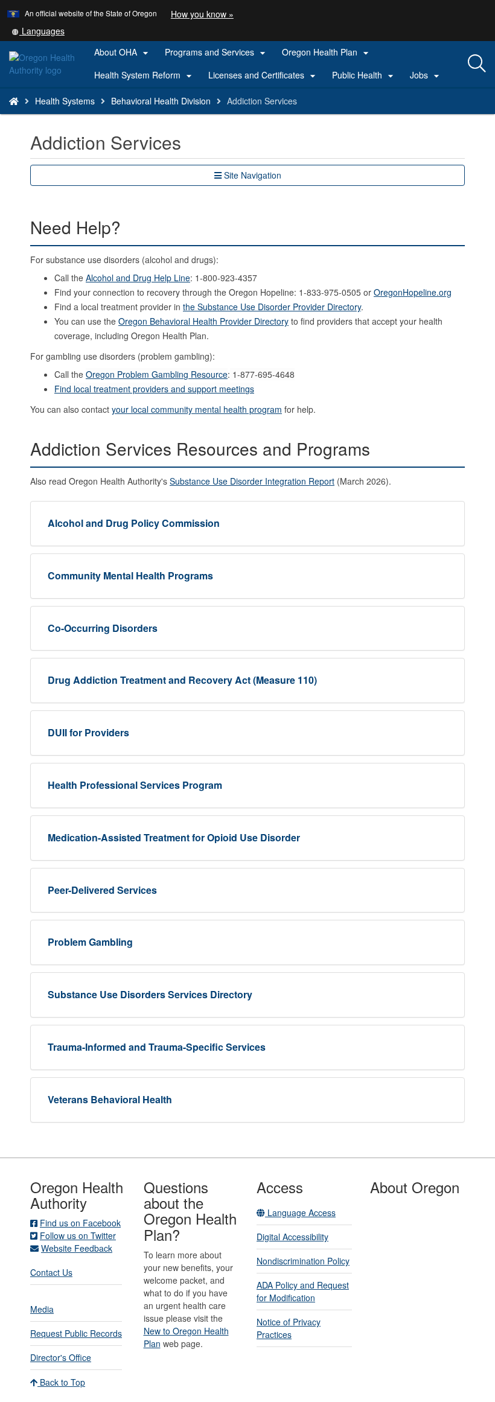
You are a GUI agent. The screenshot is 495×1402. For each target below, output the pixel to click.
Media (42, 1309)
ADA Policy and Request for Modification (303, 1291)
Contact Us (51, 1272)
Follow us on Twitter (78, 1235)
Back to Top (61, 1382)
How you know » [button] (202, 14)
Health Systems (65, 101)
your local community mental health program (197, 409)
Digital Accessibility (292, 1237)
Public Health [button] (364, 75)
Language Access (300, 1212)
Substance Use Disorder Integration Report (252, 481)
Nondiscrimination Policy (303, 1261)
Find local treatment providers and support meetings (154, 389)
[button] (38, 31)
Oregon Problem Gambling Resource (157, 374)
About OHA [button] (123, 52)
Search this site (99, 116)
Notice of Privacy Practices (289, 1328)
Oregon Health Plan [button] (327, 52)
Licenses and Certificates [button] (263, 75)
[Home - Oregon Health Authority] (14, 101)
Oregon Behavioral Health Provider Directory (203, 321)
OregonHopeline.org (413, 292)
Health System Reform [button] (144, 75)
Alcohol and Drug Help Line (138, 278)
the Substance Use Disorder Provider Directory (272, 307)
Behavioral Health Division (161, 101)
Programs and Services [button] (217, 52)
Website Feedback (76, 1248)
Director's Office (60, 1357)
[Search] (477, 64)
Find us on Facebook (80, 1223)
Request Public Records (76, 1333)
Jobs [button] (426, 75)
